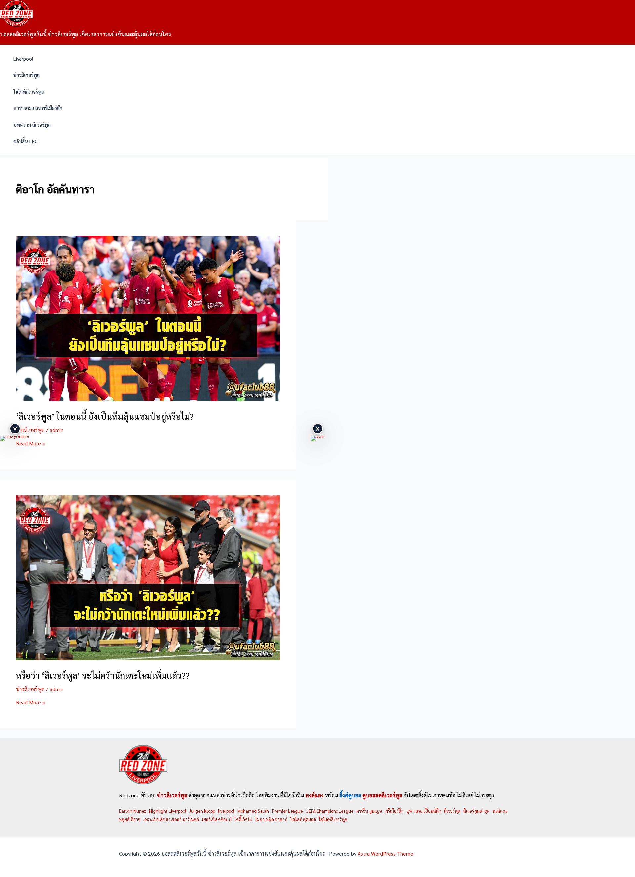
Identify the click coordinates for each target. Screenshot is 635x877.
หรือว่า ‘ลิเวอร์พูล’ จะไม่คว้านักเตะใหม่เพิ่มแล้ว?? (103, 675)
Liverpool (23, 58)
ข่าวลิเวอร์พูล (26, 75)
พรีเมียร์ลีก (394, 811)
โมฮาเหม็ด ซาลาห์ (271, 819)
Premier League (287, 811)
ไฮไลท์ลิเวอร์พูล (28, 91)
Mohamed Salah (253, 811)
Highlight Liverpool (167, 811)
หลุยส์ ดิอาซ (130, 819)
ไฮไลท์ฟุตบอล (303, 819)
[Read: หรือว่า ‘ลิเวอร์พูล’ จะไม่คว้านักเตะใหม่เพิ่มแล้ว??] (148, 658)
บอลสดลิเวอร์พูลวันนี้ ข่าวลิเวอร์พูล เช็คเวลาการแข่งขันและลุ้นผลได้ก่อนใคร (85, 34)
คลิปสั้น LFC (25, 141)
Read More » (30, 443)
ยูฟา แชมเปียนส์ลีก (424, 811)
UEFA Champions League (329, 811)
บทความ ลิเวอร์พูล (32, 124)
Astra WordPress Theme (385, 853)
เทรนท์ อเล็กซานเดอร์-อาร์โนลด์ (171, 819)
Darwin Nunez (132, 811)
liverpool (226, 811)
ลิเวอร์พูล (452, 811)
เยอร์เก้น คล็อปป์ (217, 819)
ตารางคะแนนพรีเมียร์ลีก (37, 108)
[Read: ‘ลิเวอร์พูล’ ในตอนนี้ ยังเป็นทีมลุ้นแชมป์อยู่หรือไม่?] (148, 399)
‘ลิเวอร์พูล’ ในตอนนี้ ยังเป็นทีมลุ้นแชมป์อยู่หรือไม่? (105, 416)
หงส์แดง (500, 811)
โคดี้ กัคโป (243, 819)
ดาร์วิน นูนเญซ (369, 811)
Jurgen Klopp (202, 811)
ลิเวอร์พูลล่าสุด (476, 811)
